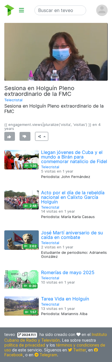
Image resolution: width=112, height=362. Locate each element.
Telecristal (13, 100)
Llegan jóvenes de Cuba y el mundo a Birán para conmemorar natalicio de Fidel (74, 156)
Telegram (47, 354)
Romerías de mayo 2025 (67, 272)
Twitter (79, 349)
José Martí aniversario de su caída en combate (72, 235)
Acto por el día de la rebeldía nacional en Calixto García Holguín (73, 197)
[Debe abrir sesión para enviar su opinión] (9, 136)
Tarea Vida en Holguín (65, 299)
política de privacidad (24, 345)
